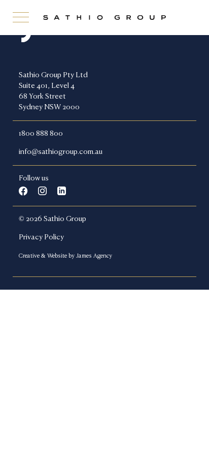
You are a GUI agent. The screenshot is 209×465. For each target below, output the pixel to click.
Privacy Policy (41, 237)
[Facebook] (23, 191)
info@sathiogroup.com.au (60, 152)
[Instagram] (42, 191)
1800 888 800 (41, 133)
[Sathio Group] (104, 17)
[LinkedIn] (61, 191)
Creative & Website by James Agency (65, 256)
